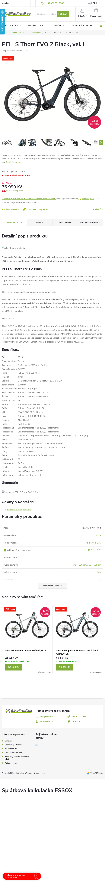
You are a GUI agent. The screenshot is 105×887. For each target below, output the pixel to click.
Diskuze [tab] (39, 223)
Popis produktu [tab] (14, 223)
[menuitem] (13, 26)
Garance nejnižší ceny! (14, 752)
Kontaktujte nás (88, 199)
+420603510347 (47, 721)
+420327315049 (79, 716)
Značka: (98, 209)
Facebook (76, 721)
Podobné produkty (89, 223)
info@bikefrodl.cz (47, 716)
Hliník (98, 572)
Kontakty (5, 3)
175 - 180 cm (79, 564)
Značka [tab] (65, 223)
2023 (98, 535)
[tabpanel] (27, 639)
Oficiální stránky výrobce (19, 509)
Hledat (62, 14)
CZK (95, 3)
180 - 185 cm (94, 564)
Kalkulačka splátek (14, 190)
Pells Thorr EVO (93, 542)
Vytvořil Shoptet (97, 773)
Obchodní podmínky (13, 745)
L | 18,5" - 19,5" (93, 550)
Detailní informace (13, 162)
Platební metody (11, 763)
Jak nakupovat (11, 748)
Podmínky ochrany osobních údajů (17, 757)
